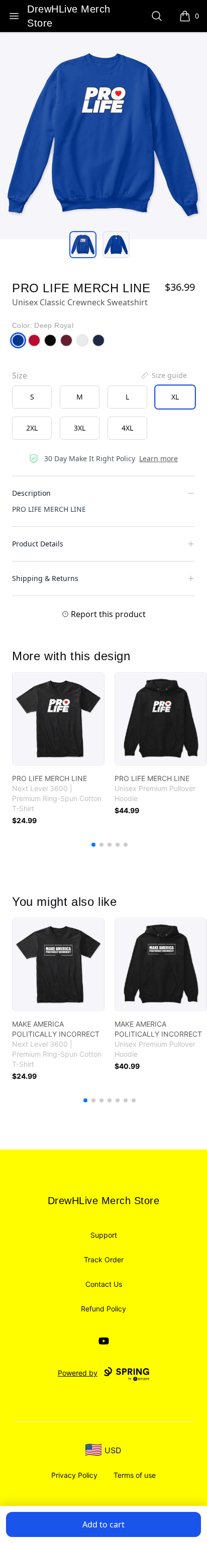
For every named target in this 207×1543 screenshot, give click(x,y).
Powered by (77, 1373)
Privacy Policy (74, 1475)
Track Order (104, 1259)
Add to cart (103, 1524)
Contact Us (103, 1284)
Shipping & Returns (45, 578)
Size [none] (19, 375)
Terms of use (135, 1475)
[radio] (32, 397)
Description (31, 493)
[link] (58, 719)
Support (103, 1235)
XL (175, 397)
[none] (163, 375)
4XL (127, 428)
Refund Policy (103, 1308)
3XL (79, 428)
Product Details (37, 543)
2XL (32, 428)
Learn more (158, 458)
